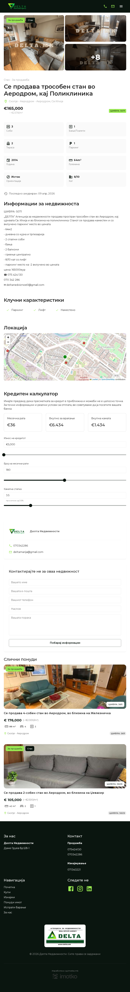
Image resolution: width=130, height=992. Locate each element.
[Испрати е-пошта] (113, 6)
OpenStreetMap (108, 379)
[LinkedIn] (89, 889)
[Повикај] (105, 6)
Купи (7, 892)
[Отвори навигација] (121, 6)
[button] (8, 337)
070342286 (20, 545)
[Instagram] (80, 889)
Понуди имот (13, 902)
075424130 (74, 849)
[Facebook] (71, 889)
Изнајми (9, 897)
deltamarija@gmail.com (28, 551)
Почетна (9, 887)
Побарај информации (65, 642)
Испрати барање (15, 907)
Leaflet (94, 379)
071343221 (74, 869)
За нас (8, 912)
